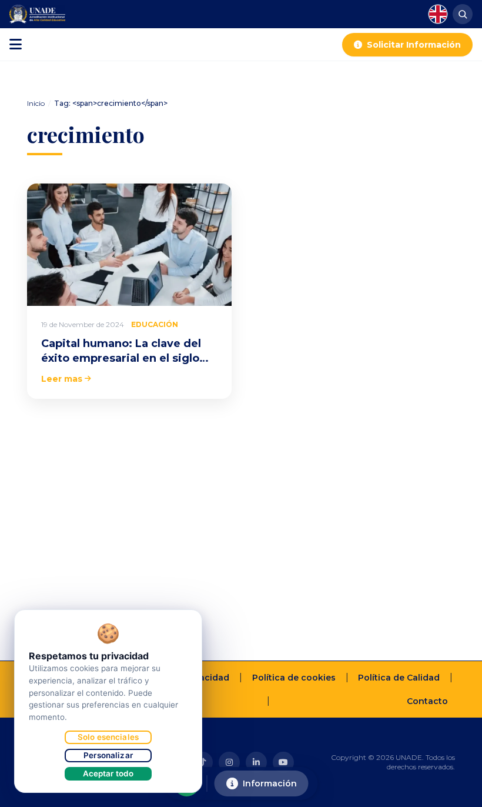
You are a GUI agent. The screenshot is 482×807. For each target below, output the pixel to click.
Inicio (36, 103)
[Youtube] (283, 762)
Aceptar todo (108, 773)
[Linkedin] (256, 762)
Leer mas (61, 379)
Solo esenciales (108, 737)
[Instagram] (229, 762)
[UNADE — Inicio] (37, 14)
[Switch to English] (438, 14)
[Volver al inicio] (455, 793)
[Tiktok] (202, 762)
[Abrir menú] (15, 45)
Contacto (427, 701)
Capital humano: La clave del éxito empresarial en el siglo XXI (121, 358)
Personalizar (108, 755)
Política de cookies (294, 677)
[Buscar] (463, 14)
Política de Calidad (399, 677)
